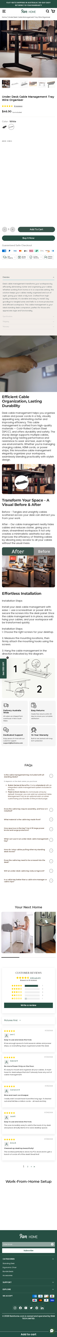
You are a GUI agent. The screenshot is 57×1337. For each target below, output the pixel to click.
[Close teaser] (7, 657)
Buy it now (28, 238)
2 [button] (27, 1166)
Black (4, 127)
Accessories (7, 1275)
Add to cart (28, 1334)
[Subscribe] (52, 1244)
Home (4, 17)
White (11, 127)
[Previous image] (5, 49)
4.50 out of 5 (35, 978)
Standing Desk (8, 1263)
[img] (9, 1031)
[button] (7, 106)
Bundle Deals (8, 1271)
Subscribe (28, 1250)
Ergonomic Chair (9, 1267)
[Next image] (51, 49)
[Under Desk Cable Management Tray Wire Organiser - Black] (4, 212)
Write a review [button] (28, 1005)
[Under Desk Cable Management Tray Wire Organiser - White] (8, 212)
